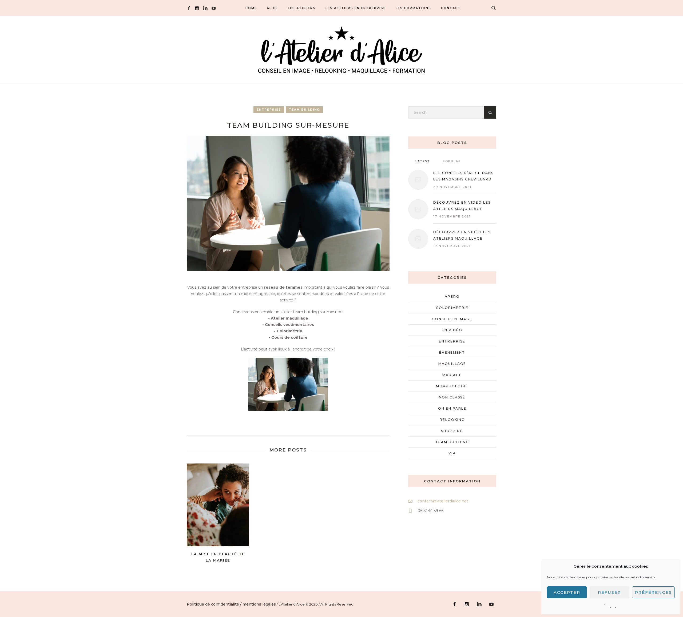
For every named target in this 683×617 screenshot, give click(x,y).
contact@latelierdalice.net (443, 501)
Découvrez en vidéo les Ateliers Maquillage (462, 235)
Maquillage (452, 364)
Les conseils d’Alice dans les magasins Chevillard (463, 176)
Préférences (653, 592)
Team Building (304, 109)
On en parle (452, 408)
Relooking (452, 420)
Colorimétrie (452, 308)
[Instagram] (197, 8)
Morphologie (452, 386)
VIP (452, 453)
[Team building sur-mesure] (288, 203)
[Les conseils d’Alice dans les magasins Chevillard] (418, 180)
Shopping (452, 431)
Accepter (567, 592)
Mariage (452, 375)
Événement (452, 352)
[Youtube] (214, 8)
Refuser (609, 592)
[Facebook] (189, 8)
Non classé (452, 397)
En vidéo (452, 330)
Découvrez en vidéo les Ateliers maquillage (462, 205)
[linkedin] (205, 8)
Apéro (452, 297)
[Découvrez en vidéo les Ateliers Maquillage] (418, 239)
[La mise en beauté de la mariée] (218, 504)
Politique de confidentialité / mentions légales (231, 604)
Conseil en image (452, 319)
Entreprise (269, 109)
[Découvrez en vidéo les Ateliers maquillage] (418, 209)
